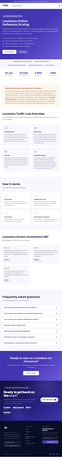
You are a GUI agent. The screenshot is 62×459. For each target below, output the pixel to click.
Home (27, 429)
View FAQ (22, 52)
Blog (26, 434)
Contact (27, 440)
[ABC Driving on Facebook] (50, 454)
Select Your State (30, 443)
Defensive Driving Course (30, 437)
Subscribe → (50, 442)
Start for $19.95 (9, 52)
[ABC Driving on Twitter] (54, 454)
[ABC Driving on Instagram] (57, 454)
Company (27, 431)
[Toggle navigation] (59, 6)
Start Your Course (48, 399)
